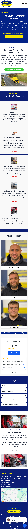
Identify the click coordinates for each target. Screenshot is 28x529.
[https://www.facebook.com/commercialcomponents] (4, 522)
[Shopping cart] (26, 3)
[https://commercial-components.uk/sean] (14, 253)
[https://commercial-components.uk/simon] (14, 283)
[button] (23, 4)
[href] (14, 495)
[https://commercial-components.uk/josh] (14, 313)
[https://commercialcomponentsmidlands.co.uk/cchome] (6, 3)
